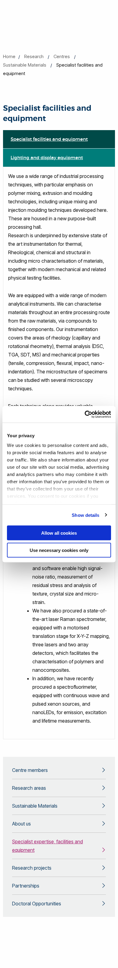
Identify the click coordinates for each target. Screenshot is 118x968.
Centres (62, 56)
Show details (85, 514)
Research (34, 56)
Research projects (31, 868)
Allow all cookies (59, 533)
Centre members (30, 770)
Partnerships (25, 886)
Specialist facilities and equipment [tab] (49, 139)
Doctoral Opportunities (36, 904)
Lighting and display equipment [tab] (47, 157)
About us (21, 824)
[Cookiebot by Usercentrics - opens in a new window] (85, 414)
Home (9, 56)
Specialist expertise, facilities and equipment (47, 845)
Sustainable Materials (24, 65)
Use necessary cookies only (59, 550)
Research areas (29, 788)
